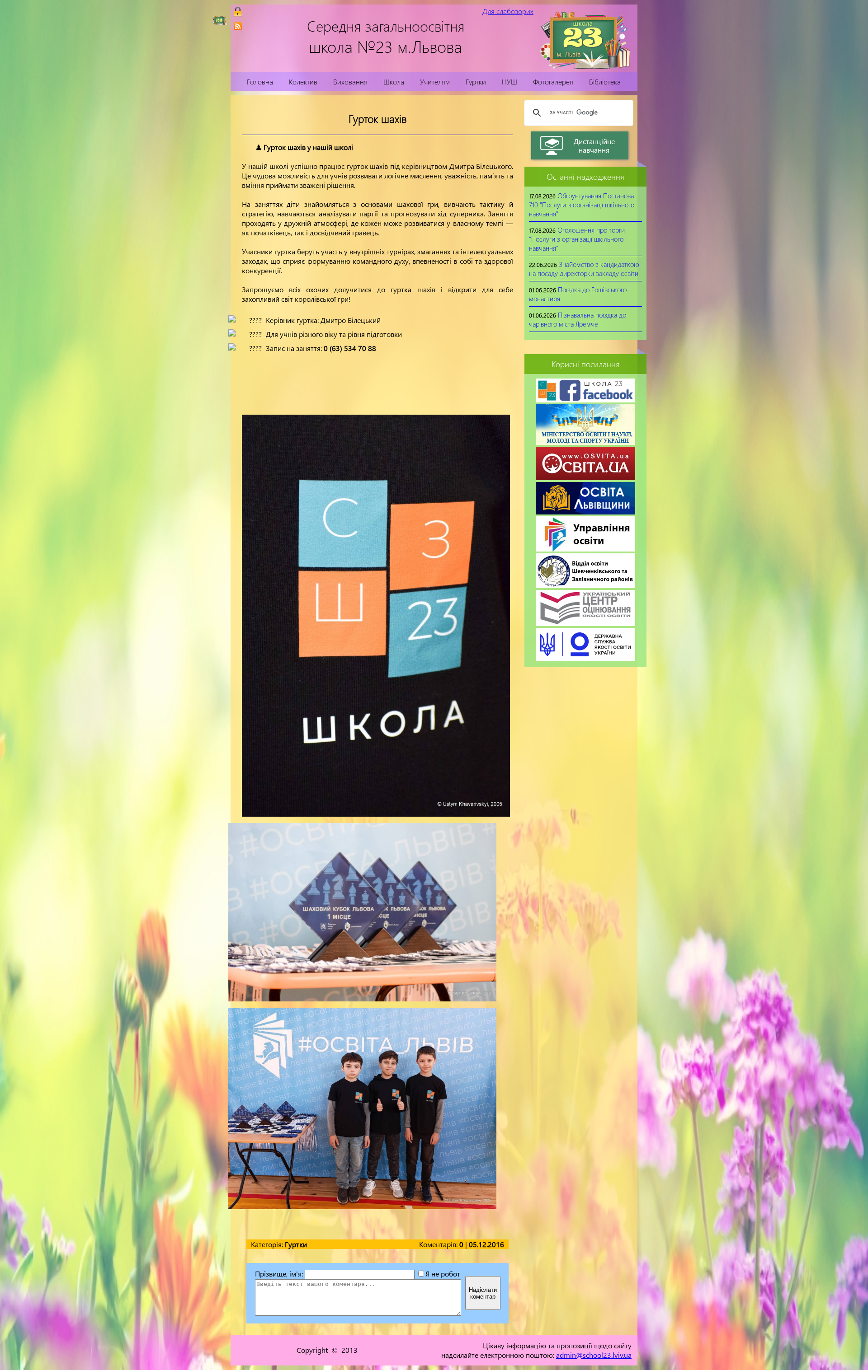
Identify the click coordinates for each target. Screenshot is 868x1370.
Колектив (303, 81)
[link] (237, 26)
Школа (393, 81)
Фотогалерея (553, 81)
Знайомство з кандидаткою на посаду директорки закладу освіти (584, 269)
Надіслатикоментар (483, 1293)
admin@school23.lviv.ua (594, 1355)
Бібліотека (605, 81)
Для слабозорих (507, 11)
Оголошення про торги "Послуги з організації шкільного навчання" (577, 238)
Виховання (350, 81)
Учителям (435, 81)
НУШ (509, 81)
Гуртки (476, 81)
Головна (260, 81)
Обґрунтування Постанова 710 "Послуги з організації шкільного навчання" (581, 204)
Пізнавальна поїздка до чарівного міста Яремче (577, 319)
